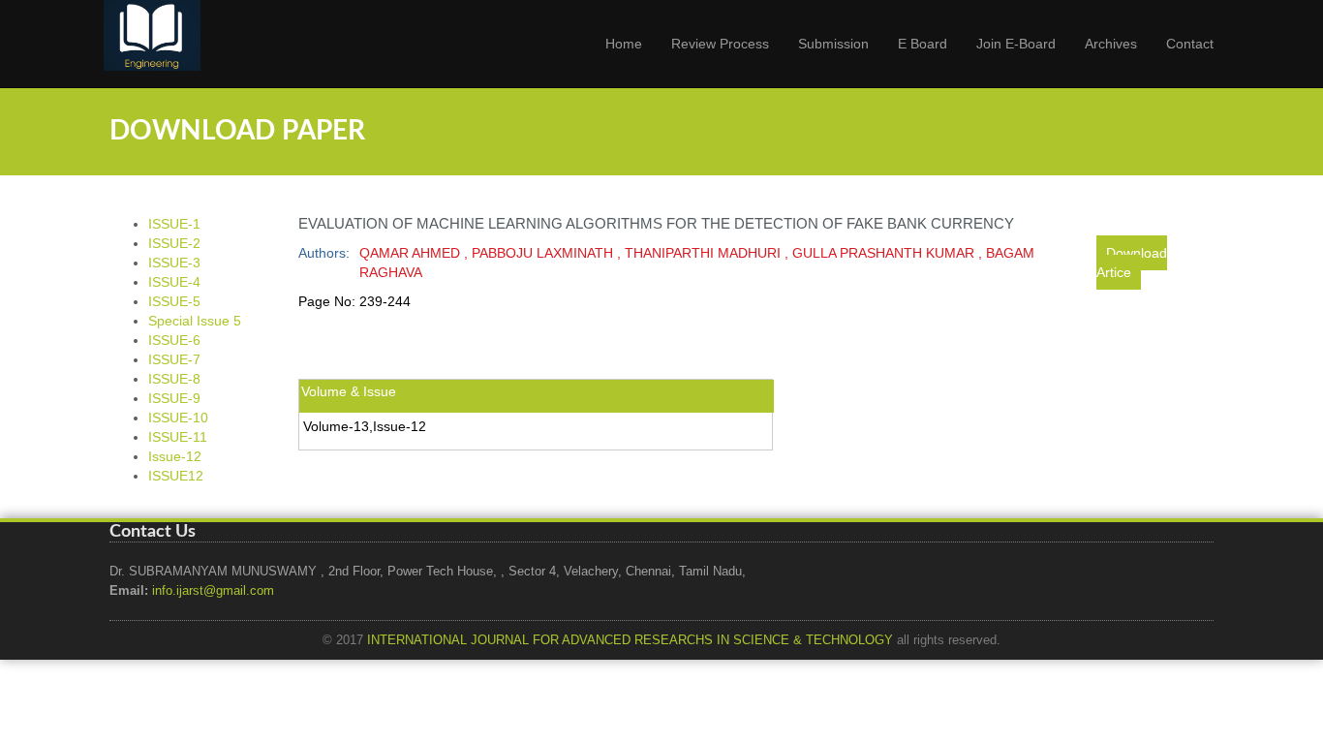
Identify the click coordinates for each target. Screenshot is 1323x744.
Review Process (720, 43)
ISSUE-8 (174, 379)
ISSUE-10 (178, 417)
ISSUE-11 (177, 437)
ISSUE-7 (174, 359)
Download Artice (1131, 262)
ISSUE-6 (174, 340)
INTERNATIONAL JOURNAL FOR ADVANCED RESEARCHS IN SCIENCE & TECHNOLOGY (630, 640)
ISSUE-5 (174, 301)
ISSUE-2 (174, 243)
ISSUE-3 (174, 262)
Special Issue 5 (194, 320)
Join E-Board (1016, 43)
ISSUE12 (175, 475)
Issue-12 (174, 456)
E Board (922, 43)
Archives (1111, 43)
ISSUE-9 (174, 398)
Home (623, 43)
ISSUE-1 (174, 224)
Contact (1190, 43)
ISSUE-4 (174, 282)
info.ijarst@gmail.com (213, 591)
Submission (833, 43)
